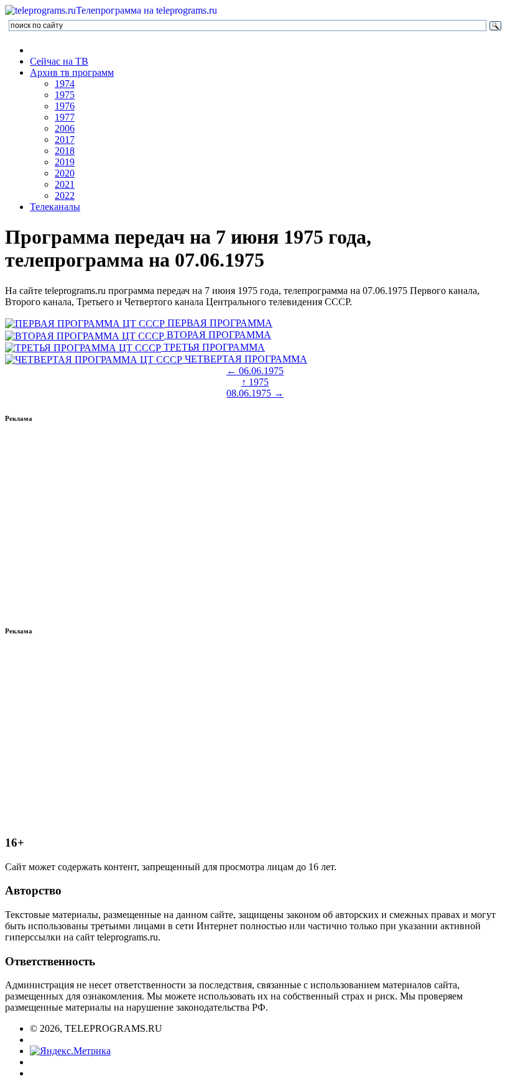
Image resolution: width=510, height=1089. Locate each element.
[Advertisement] (255, 525)
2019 (65, 162)
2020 (65, 173)
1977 (65, 117)
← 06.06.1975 (255, 370)
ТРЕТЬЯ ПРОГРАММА (213, 347)
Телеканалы (55, 206)
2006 (65, 128)
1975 (65, 95)
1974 (65, 83)
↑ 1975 (255, 382)
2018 (65, 150)
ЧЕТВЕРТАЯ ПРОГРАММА (244, 359)
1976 (65, 106)
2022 (65, 195)
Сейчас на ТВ (59, 61)
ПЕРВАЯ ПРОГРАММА (218, 323)
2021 (65, 184)
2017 (65, 139)
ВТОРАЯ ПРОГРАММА (217, 334)
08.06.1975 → (255, 393)
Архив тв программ (72, 72)
